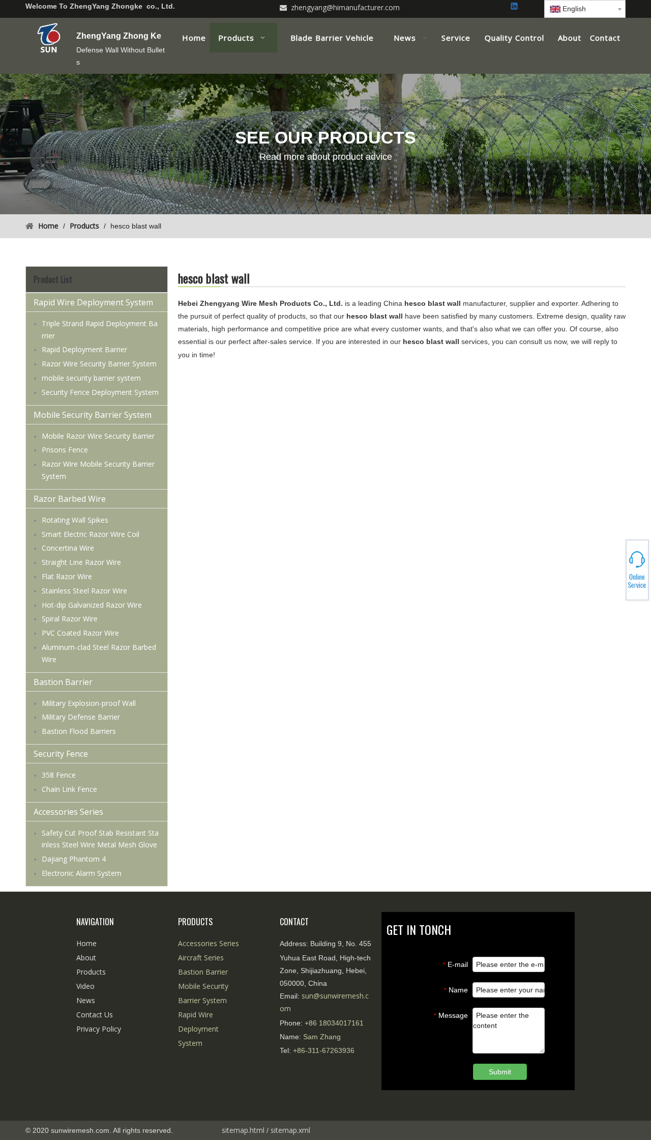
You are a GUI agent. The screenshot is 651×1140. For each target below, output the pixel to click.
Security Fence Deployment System (100, 392)
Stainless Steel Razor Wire (84, 590)
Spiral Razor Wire (70, 618)
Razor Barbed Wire (70, 498)
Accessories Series (68, 811)
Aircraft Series (201, 957)
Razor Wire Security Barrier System (99, 363)
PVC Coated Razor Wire (80, 633)
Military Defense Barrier (81, 717)
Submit (500, 1072)
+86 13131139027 (615, 573)
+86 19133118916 (615, 570)
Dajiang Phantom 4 (74, 859)
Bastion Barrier (63, 682)
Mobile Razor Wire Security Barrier (98, 436)
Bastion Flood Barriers (79, 731)
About (86, 957)
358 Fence (59, 775)
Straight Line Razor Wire (81, 562)
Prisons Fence (65, 449)
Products (91, 972)
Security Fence (61, 753)
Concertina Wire (68, 548)
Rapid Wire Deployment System (93, 302)
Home (86, 943)
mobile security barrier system (91, 378)
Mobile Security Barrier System (93, 414)
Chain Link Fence (69, 789)
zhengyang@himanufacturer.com (345, 7)
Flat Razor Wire (67, 576)
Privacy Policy (98, 1029)
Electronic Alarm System (82, 873)
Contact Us (94, 1014)
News (85, 1000)
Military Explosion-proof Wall (89, 703)
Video (85, 986)
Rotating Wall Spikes (75, 520)
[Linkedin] (515, 7)
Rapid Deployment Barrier (84, 349)
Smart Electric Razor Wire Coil (90, 534)
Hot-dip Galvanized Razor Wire (92, 605)
